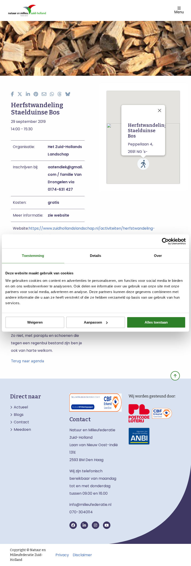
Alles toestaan (156, 322)
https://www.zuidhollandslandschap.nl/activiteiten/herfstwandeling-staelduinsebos (92, 232)
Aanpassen (93, 322)
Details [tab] (95, 256)
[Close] (159, 110)
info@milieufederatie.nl (90, 504)
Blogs (19, 415)
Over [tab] (158, 256)
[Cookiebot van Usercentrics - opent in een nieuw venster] (165, 241)
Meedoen (22, 429)
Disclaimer (82, 555)
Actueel (21, 407)
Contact (21, 422)
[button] (143, 164)
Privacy (62, 555)
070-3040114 (81, 512)
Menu (179, 12)
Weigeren (35, 322)
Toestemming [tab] (33, 256)
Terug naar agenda (27, 361)
